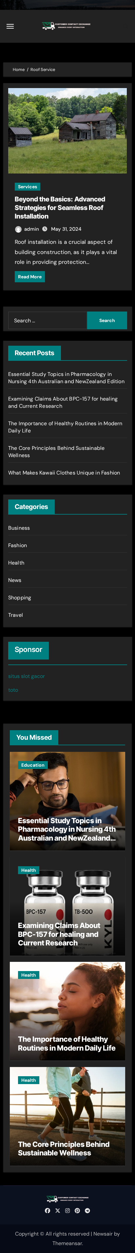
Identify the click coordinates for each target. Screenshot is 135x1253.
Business (19, 527)
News (15, 580)
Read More (30, 277)
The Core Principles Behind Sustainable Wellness (63, 1148)
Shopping (19, 597)
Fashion (17, 545)
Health (16, 562)
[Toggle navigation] (10, 26)
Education (33, 765)
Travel (15, 615)
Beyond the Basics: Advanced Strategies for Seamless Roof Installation (60, 207)
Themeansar (67, 1243)
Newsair (103, 1233)
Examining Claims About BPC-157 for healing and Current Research (59, 934)
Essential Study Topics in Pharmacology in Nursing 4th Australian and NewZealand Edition (66, 378)
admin (32, 229)
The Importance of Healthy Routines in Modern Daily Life (67, 1043)
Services (27, 187)
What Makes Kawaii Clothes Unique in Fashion (64, 472)
